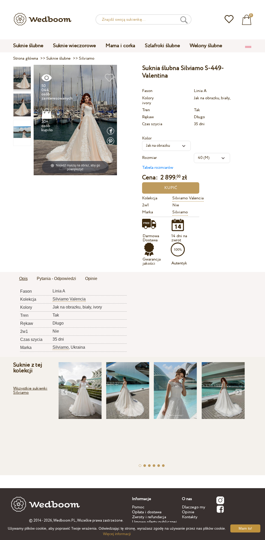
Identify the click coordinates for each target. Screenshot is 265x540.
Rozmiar (149, 157)
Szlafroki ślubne (162, 46)
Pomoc (138, 507)
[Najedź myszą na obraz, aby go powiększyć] (75, 120)
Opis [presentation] (23, 278)
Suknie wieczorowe (74, 46)
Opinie (188, 512)
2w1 (145, 205)
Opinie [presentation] (91, 278)
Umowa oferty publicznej (154, 522)
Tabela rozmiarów (157, 168)
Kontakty (189, 517)
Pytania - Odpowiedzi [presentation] (56, 278)
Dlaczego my (193, 507)
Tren (146, 110)
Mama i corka (120, 46)
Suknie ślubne (28, 46)
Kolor (147, 138)
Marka (147, 212)
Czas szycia (152, 124)
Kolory (148, 98)
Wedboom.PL (64, 520)
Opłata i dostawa (146, 512)
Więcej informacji (117, 534)
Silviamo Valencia (188, 198)
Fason (147, 90)
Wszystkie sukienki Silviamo (30, 390)
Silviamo (180, 212)
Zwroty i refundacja (149, 517)
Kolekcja (149, 198)
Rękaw (148, 117)
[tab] (23, 279)
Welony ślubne (206, 46)
